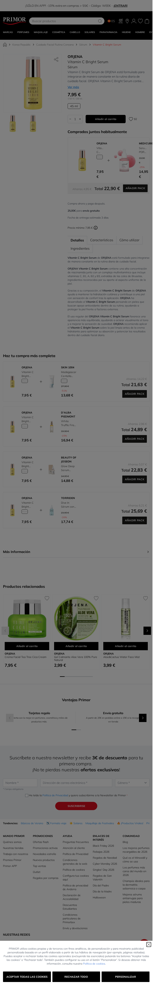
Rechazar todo (76, 976)
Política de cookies (94, 963)
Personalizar (125, 976)
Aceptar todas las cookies (27, 976)
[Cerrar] (148, 944)
